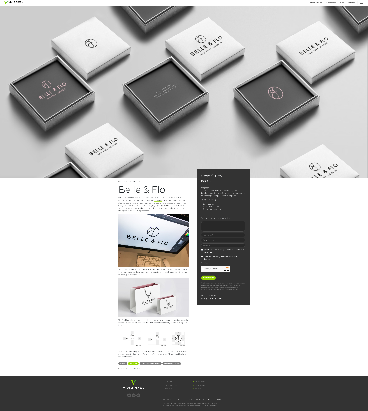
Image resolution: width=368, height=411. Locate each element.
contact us (208, 277)
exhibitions (168, 206)
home (120, 181)
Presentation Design (171, 363)
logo (176, 354)
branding (158, 200)
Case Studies (331, 3)
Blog (342, 3)
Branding (133, 363)
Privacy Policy (200, 381)
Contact (351, 3)
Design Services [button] (316, 3)
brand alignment (149, 351)
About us (168, 389)
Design (122, 363)
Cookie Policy (200, 385)
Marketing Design (171, 385)
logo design (131, 320)
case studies (128, 181)
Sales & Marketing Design (151, 363)
